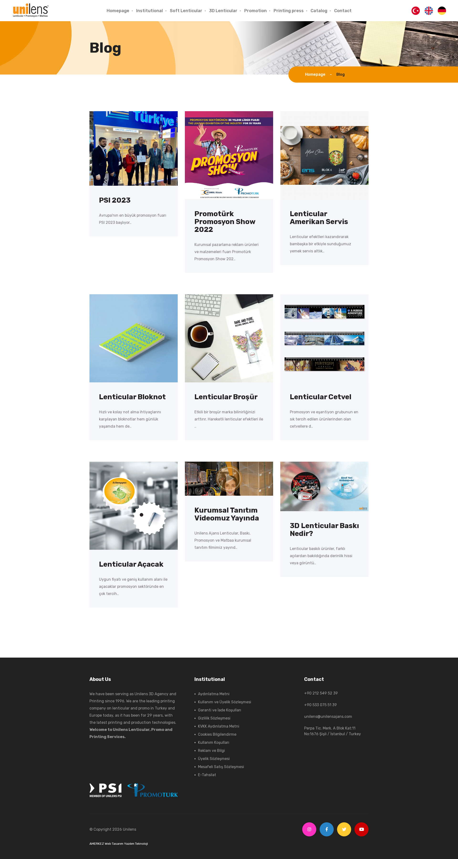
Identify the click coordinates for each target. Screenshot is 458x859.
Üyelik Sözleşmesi (214, 758)
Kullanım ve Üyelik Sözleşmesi (224, 702)
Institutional (149, 10)
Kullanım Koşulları (213, 742)
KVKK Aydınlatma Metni (218, 726)
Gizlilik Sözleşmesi (214, 718)
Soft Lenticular (186, 10)
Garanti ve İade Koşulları (219, 710)
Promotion (255, 10)
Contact (343, 10)
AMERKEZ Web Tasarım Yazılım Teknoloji (118, 843)
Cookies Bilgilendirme (217, 734)
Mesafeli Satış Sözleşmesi (221, 766)
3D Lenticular (223, 10)
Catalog (319, 10)
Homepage (118, 10)
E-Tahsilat (207, 775)
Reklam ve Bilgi (211, 750)
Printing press (289, 10)
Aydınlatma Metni (213, 694)
